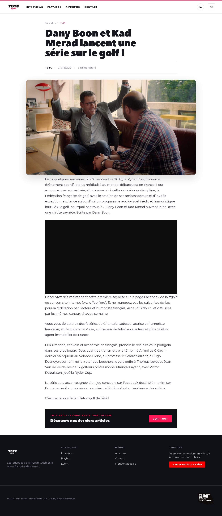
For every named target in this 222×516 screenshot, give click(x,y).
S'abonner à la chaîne (187, 464)
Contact (90, 7)
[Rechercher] (211, 6)
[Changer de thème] (200, 6)
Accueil (50, 22)
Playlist (65, 458)
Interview (66, 453)
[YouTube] (191, 7)
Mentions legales (125, 463)
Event (64, 463)
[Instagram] (183, 7)
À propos (73, 7)
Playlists (54, 7)
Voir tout (160, 418)
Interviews (34, 7)
